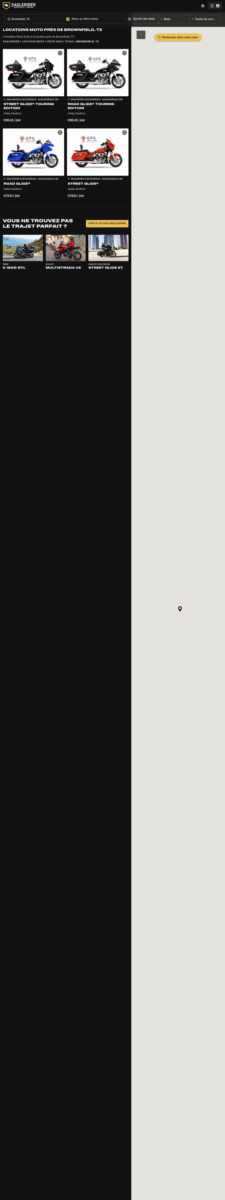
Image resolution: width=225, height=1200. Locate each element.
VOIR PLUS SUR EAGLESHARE (107, 223)
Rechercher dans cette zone (180, 37)
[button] (33, 86)
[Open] (189, 18)
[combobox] (34, 19)
